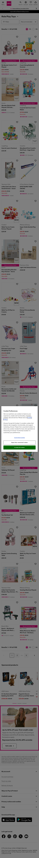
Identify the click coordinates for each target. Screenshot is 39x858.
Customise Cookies (19, 437)
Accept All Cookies (19, 447)
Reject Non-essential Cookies (19, 442)
